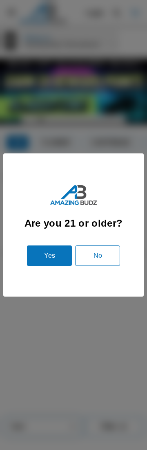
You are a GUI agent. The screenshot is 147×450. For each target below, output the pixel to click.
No (98, 255)
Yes (49, 255)
